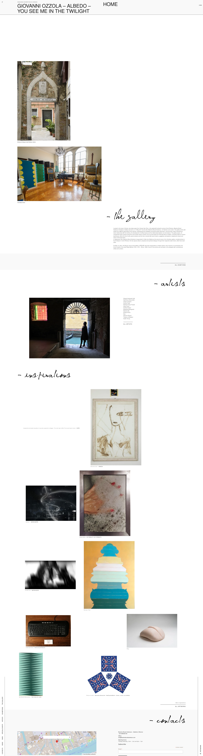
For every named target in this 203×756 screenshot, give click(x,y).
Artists (2, 719)
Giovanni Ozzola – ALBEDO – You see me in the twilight (54, 8)
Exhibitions (2, 711)
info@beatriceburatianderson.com (126, 737)
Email (120, 749)
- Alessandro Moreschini (99, 695)
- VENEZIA (100, 466)
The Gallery (2, 701)
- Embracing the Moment (39, 647)
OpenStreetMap (86, 754)
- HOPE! (78, 428)
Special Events (2, 729)
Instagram (200, 748)
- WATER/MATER (34, 522)
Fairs (2, 738)
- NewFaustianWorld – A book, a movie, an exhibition (118, 695)
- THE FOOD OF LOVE (36, 697)
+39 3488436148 (123, 733)
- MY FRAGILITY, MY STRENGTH (93, 537)
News (2, 744)
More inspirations (181, 703)
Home (110, 3)
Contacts (2, 751)
